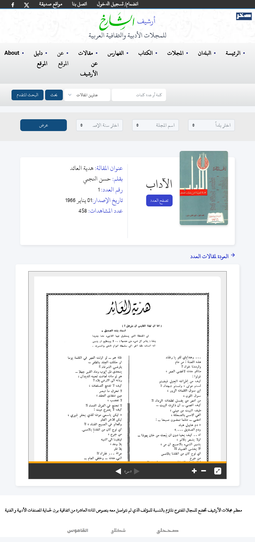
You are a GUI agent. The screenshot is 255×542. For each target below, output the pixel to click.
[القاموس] (78, 532)
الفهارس (116, 53)
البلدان (204, 53)
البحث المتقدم (27, 95)
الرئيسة (233, 53)
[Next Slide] (118, 469)
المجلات (175, 53)
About (11, 53)
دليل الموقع (40, 58)
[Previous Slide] (137, 469)
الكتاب (145, 53)
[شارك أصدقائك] (13, 5)
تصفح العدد (159, 200)
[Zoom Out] (203, 471)
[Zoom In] (194, 471)
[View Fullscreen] (218, 471)
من (127, 472)
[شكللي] (118, 532)
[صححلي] (167, 532)
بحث (54, 95)
